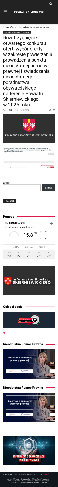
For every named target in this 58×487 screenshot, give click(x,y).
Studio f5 (46, 474)
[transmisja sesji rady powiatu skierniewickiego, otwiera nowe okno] (29, 323)
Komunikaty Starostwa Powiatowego (34, 27)
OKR (10, 110)
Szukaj (6, 182)
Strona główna (9, 27)
